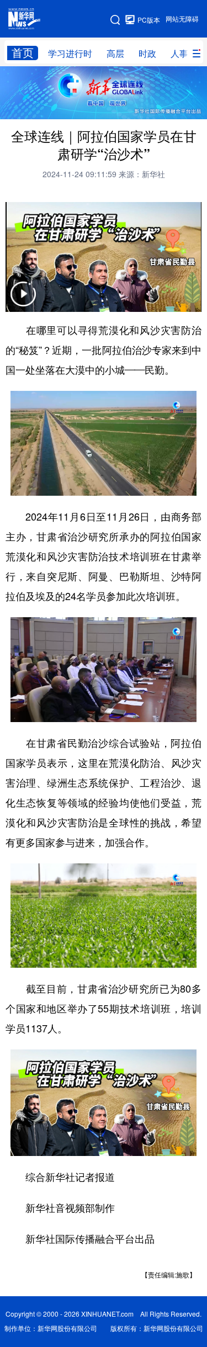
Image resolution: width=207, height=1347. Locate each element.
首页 (23, 53)
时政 (147, 53)
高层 (115, 53)
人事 (179, 53)
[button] (23, 301)
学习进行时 (70, 53)
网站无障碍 (182, 19)
